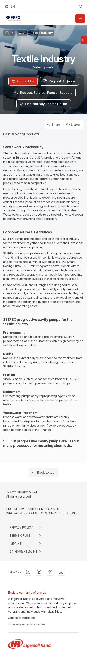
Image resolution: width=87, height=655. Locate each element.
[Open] (80, 18)
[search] (80, 6)
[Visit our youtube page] (39, 572)
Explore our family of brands (27, 592)
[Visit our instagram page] (61, 572)
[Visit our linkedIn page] (28, 572)
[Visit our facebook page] (50, 572)
